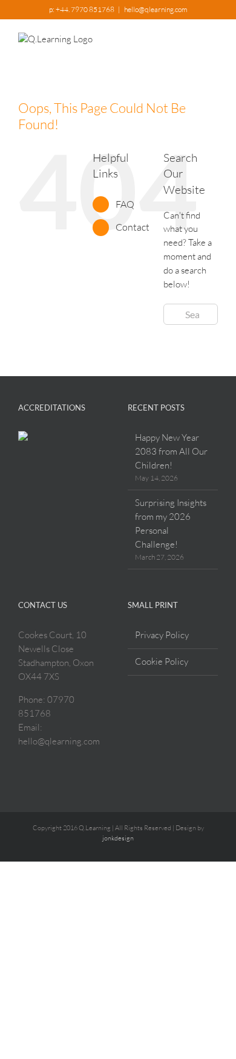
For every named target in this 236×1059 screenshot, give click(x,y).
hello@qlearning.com (156, 9)
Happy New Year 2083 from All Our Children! (171, 451)
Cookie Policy (161, 661)
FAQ (125, 204)
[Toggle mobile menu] (213, 41)
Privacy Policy (162, 635)
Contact (132, 227)
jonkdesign (118, 838)
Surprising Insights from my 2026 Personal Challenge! (170, 523)
